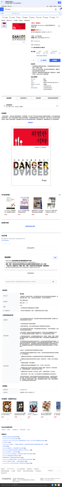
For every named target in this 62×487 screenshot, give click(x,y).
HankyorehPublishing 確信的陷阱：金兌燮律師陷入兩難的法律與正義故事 (18, 453)
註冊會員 (51, 6)
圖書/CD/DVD (9, 20)
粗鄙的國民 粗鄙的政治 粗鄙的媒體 (10, 436)
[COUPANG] (6, 479)
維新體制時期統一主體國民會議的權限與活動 (12, 457)
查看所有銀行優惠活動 (41, 55)
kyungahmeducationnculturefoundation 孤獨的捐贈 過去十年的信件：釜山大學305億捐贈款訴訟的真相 (23, 440)
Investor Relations (10, 468)
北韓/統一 (9, 429)
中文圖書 (15, 20)
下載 (59, 2)
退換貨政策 (29, 468)
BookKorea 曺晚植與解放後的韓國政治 (10, 455)
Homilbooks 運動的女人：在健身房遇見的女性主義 (13, 448)
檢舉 (53, 281)
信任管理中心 (36, 468)
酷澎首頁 (3, 20)
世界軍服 (4, 446)
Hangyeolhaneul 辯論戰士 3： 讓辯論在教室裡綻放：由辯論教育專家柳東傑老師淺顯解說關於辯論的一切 (24, 444)
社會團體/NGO (15, 429)
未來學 (28, 429)
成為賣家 (59, 6)
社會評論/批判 (27, 20)
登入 (47, 6)
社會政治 (21, 20)
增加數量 (36, 61)
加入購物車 (44, 60)
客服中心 (55, 6)
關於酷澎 (3, 468)
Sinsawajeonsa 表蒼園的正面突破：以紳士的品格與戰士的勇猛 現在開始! (17, 459)
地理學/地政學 (23, 429)
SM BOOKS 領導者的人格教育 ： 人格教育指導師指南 (13, 461)
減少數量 (36, 59)
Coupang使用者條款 (20, 468)
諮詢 (55, 257)
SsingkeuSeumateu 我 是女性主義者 (10, 438)
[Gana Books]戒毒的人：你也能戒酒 (10, 451)
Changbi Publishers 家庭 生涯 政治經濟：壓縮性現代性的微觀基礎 (16, 463)
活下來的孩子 (5, 442)
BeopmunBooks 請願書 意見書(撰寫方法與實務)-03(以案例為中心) (16, 450)
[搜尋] (59, 13)
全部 (2, 13)
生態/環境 (3, 429)
